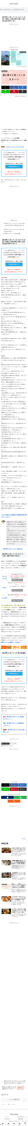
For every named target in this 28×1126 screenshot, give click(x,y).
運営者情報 (20, 1119)
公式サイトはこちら (17, 580)
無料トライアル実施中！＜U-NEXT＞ (11, 642)
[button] (22, 91)
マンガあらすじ (6, 743)
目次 (12, 220)
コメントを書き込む (14, 1099)
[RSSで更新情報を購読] (14, 801)
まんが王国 (4, 597)
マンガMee (14, 743)
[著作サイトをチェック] (7, 797)
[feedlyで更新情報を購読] (20, 797)
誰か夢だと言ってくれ (7, 745)
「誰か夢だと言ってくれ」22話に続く (12, 548)
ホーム (7, 1116)
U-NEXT (4, 587)
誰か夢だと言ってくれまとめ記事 (15, 146)
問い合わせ (7, 1119)
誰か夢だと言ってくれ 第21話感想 (12, 233)
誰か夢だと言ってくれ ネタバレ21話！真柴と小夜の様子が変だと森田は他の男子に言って (14, 225)
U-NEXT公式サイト (14, 166)
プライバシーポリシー (14, 1121)
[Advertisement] (14, 112)
